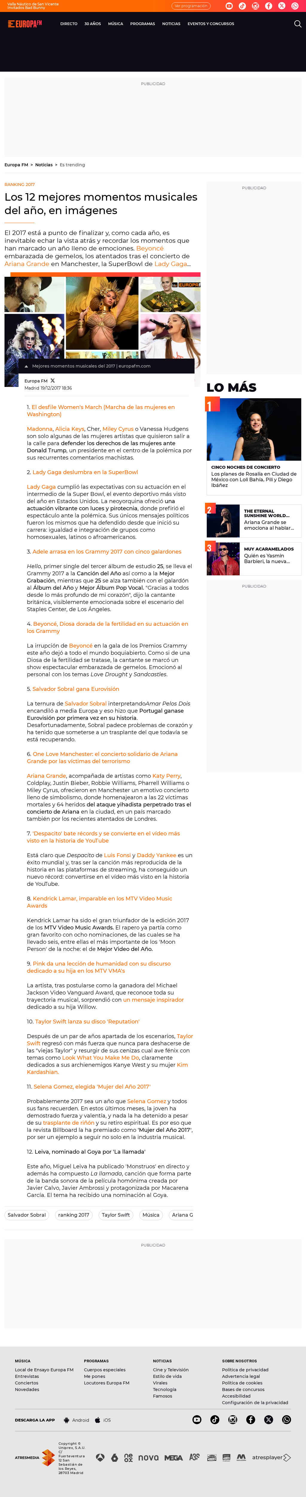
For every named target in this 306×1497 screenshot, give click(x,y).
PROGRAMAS (142, 23)
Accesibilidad (236, 1396)
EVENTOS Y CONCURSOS (211, 23)
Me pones (94, 1376)
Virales (160, 1383)
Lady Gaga (170, 264)
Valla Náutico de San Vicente (33, 4)
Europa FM (16, 164)
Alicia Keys (69, 429)
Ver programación (191, 6)
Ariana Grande (26, 264)
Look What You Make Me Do (100, 1058)
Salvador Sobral (86, 703)
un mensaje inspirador (153, 1000)
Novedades (27, 1389)
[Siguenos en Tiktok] (242, 6)
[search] (298, 23)
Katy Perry (166, 776)
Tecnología (164, 1389)
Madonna (40, 429)
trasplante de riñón (68, 1123)
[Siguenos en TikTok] (214, 1422)
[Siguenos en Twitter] (281, 6)
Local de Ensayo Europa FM (44, 1369)
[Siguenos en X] (268, 1422)
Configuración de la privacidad (255, 1402)
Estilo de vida (167, 1376)
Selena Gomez (146, 1101)
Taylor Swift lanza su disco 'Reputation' (87, 1021)
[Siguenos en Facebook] (268, 6)
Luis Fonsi (118, 855)
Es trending (72, 164)
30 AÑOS (93, 23)
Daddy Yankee (156, 855)
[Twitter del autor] (53, 381)
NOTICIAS (171, 23)
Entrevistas (27, 1376)
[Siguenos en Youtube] (229, 6)
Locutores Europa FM (106, 1383)
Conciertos (26, 1383)
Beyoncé (150, 248)
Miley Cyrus (118, 429)
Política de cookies (242, 1383)
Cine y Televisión (171, 1369)
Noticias (44, 164)
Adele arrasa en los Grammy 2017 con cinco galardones (107, 551)
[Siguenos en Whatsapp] (295, 6)
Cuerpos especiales (105, 1369)
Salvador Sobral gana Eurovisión (76, 689)
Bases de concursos (243, 1389)
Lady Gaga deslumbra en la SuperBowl (85, 472)
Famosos (162, 1396)
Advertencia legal (241, 1376)
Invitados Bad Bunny (26, 7)
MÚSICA (115, 23)
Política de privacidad (245, 1369)
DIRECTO (68, 23)
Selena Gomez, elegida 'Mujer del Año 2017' (92, 1086)
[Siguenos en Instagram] (255, 6)
